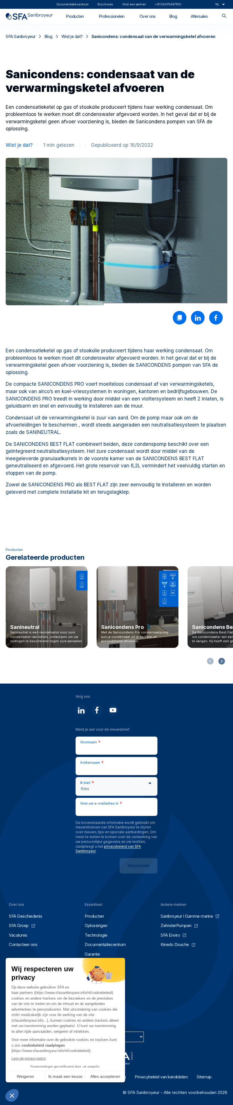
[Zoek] (224, 16)
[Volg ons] (81, 710)
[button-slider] (221, 661)
